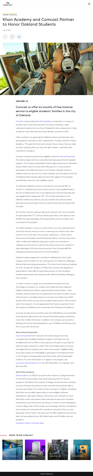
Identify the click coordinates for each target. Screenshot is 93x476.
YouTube (35, 423)
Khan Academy (45, 121)
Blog (42, 423)
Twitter (28, 423)
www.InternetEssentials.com (27, 363)
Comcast (19, 121)
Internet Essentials (67, 157)
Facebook (20, 423)
